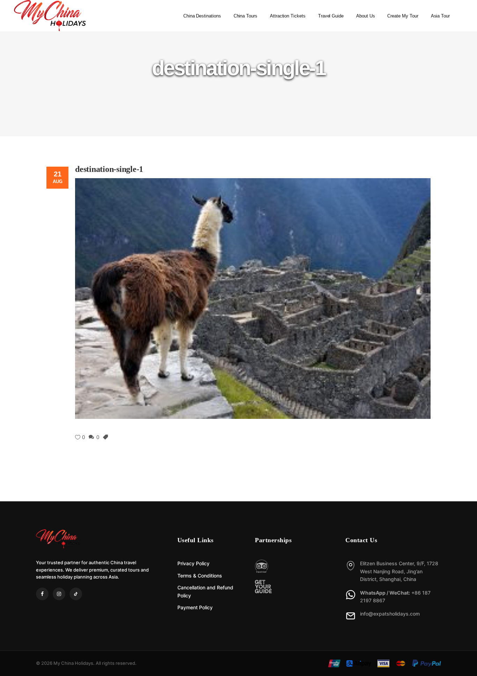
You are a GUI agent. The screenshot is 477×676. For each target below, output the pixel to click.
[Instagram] (59, 594)
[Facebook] (42, 594)
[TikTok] (75, 594)
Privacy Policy (193, 563)
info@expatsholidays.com (390, 614)
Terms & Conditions (199, 576)
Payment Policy (195, 607)
